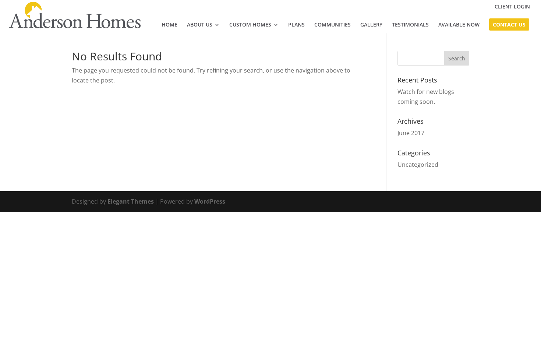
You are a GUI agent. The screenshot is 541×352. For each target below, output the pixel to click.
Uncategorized (417, 165)
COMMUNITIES (332, 25)
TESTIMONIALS (410, 25)
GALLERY (371, 25)
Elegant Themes (130, 201)
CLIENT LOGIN (512, 7)
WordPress (209, 201)
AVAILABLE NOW (459, 25)
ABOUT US (199, 25)
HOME (169, 25)
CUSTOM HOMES (250, 25)
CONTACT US (509, 25)
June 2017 (410, 133)
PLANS (296, 25)
